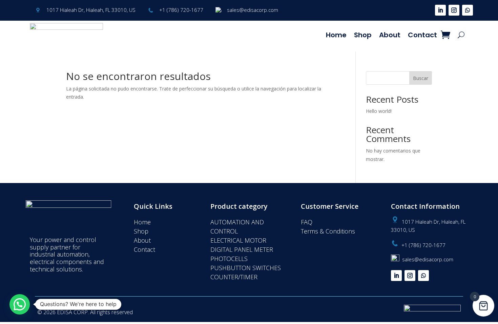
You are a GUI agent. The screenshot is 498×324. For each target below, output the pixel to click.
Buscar (420, 78)
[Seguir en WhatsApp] (467, 10)
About (389, 35)
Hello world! (379, 111)
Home (336, 35)
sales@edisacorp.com (252, 9)
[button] (19, 304)
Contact (422, 35)
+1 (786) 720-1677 (181, 9)
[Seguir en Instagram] (454, 10)
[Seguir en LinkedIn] (440, 10)
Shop (363, 35)
